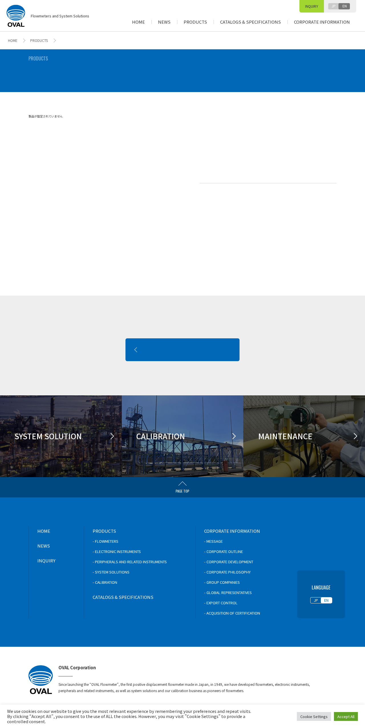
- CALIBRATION (105, 582)
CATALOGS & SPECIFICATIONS (250, 22)
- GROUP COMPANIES (222, 582)
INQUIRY (311, 6)
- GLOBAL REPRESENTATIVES (228, 592)
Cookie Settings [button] (314, 716)
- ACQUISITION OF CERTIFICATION (232, 613)
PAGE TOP (182, 491)
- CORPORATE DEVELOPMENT (228, 561)
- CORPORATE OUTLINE (223, 551)
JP (334, 5)
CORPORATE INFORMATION (322, 22)
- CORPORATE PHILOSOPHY (227, 572)
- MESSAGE (213, 541)
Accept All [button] (345, 716)
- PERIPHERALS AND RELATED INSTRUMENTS (130, 561)
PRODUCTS (195, 22)
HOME (138, 22)
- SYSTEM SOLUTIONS (111, 572)
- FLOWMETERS (105, 541)
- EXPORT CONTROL (221, 602)
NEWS (164, 22)
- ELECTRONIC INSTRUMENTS (117, 551)
